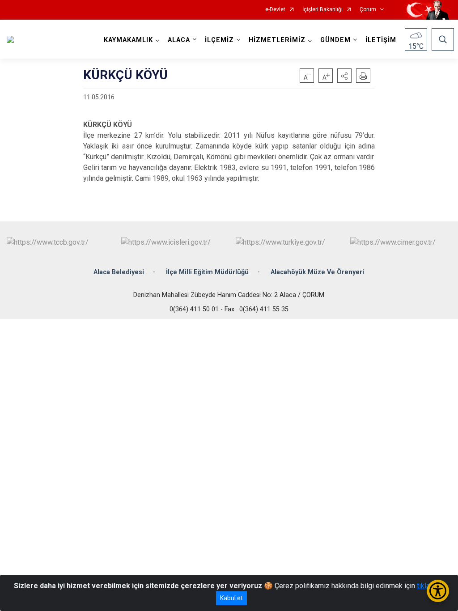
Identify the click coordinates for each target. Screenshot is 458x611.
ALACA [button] (179, 40)
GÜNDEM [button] (335, 40)
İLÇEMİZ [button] (219, 40)
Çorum (368, 10)
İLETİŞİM (380, 40)
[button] (344, 75)
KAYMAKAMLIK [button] (128, 40)
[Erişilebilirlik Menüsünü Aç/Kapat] (438, 591)
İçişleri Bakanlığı (322, 10)
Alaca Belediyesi (118, 272)
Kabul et (231, 598)
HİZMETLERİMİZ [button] (277, 40)
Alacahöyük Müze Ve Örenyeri (317, 272)
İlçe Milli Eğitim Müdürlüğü (207, 272)
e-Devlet (275, 10)
